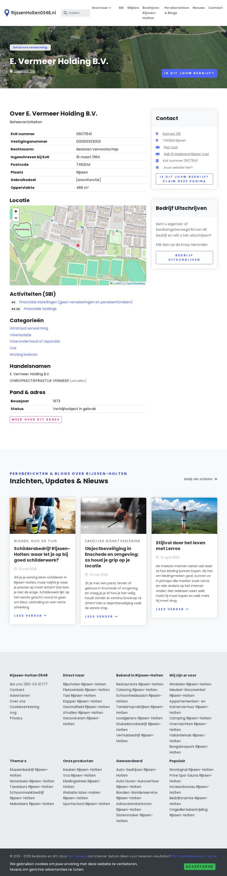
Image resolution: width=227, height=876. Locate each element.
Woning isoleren (23, 354)
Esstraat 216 (24, 71)
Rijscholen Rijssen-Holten (84, 684)
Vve (13, 348)
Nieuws (199, 8)
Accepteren (199, 866)
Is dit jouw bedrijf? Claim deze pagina (184, 179)
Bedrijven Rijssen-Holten (151, 13)
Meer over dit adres (36, 419)
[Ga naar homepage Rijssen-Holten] (29, 13)
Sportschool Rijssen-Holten (86, 803)
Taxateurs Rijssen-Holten (31, 786)
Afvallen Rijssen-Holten (83, 712)
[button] (78, 245)
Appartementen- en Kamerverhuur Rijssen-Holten (189, 707)
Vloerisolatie (20, 334)
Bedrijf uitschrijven (184, 257)
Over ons (17, 701)
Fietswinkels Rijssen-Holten (86, 689)
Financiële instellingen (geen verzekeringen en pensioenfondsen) (76, 302)
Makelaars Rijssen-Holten (32, 803)
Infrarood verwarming (30, 47)
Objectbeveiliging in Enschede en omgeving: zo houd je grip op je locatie (112, 557)
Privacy (16, 718)
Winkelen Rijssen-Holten (190, 684)
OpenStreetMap (135, 283)
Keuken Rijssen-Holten (82, 769)
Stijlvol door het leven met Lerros (180, 546)
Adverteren (20, 695)
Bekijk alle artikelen (198, 479)
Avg (13, 712)
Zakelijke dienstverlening (113, 541)
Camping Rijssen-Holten (190, 718)
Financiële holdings (40, 308)
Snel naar (100, 8)
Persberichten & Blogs (176, 10)
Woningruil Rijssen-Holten (191, 769)
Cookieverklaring (24, 706)
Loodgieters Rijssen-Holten (139, 718)
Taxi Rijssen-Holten (79, 695)
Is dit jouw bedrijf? (189, 73)
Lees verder (28, 616)
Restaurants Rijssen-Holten (139, 684)
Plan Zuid (171, 147)
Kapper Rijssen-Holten (82, 701)
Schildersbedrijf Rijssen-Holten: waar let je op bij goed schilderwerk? (42, 554)
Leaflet (117, 283)
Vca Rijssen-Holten (79, 775)
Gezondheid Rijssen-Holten (86, 706)
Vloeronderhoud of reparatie (35, 341)
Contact (215, 8)
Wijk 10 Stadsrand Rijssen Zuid (186, 154)
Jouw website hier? (178, 167)
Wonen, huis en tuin (35, 541)
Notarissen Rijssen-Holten (32, 781)
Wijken (133, 8)
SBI (121, 8)
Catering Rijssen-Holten (136, 689)
